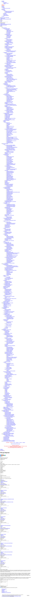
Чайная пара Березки (3, 510)
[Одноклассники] (1, 455)
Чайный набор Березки (3, 484)
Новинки (3, 5)
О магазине (3, 9)
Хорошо (28, 595)
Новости (3, 590)
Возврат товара (6, 14)
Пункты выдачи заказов (7, 8)
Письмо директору (6, 15)
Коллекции (5, 2)
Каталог (3, 1)
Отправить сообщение (3, 586)
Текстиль (20, 442)
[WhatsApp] (4, 455)
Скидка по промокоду (8, 12)
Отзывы (3, 16)
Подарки (3, 6)
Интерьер (17, 442)
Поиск (1, 19)
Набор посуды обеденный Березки (5, 528)
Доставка (3, 7)
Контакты (5, 13)
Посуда (14, 442)
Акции (4, 10)
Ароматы (23, 442)
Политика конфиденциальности (6, 592)
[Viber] (3, 455)
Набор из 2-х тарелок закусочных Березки (6, 554)
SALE (3, 4)
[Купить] (0, 498)
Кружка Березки (2, 519)
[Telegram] (5, 455)
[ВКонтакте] (0, 455)
